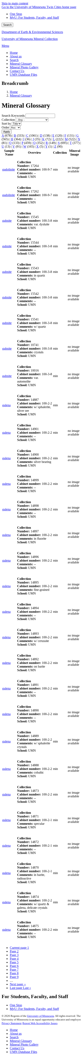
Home (14, 92)
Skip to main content (15, 3)
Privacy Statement (12, 1023)
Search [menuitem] (14, 60)
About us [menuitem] (16, 56)
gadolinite (8, 169)
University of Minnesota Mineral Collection (30, 39)
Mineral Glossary (21, 95)
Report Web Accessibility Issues (39, 1023)
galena (6, 405)
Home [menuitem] (14, 52)
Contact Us (17, 1048)
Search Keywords (13, 115)
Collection (8, 119)
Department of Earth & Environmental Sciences (32, 32)
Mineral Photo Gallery (24, 1044)
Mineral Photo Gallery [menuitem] (24, 67)
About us (16, 1033)
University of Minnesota (40, 1015)
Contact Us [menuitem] (17, 71)
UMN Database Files (23, 1052)
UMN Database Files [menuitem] (23, 74)
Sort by (6, 123)
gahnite (7, 220)
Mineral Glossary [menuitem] (21, 63)
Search (7, 24)
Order (5, 127)
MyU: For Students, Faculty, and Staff (34, 17)
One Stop (16, 14)
